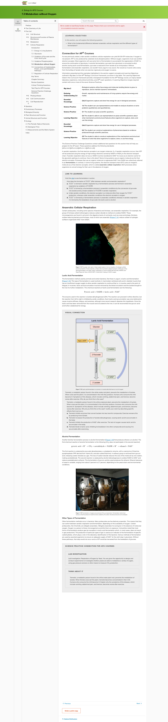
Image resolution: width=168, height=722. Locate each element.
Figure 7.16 (109, 440)
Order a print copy (71, 711)
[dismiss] (144, 27)
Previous (68, 703)
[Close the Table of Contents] (55, 21)
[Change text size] (143, 21)
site (73, 178)
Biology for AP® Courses (33, 10)
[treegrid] (40, 79)
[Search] (116, 21)
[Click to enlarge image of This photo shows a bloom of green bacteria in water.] (102, 244)
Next (138, 703)
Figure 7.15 (66, 281)
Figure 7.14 (114, 217)
